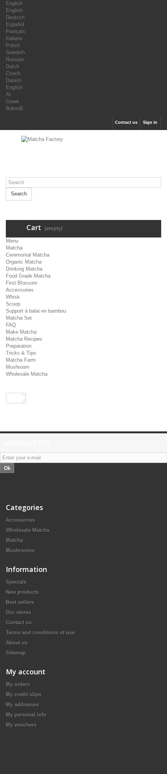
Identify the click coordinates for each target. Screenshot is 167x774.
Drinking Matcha (24, 269)
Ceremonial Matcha (27, 255)
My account (25, 671)
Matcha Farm (21, 360)
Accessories (20, 290)
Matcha (14, 248)
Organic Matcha (24, 262)
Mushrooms (20, 550)
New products (22, 592)
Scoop (13, 304)
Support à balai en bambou (36, 311)
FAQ (11, 325)
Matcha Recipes (24, 339)
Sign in (150, 122)
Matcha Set (19, 318)
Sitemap (16, 653)
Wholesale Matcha (26, 374)
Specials (16, 582)
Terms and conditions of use (40, 632)
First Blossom (21, 283)
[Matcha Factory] (83, 156)
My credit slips (23, 694)
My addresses (22, 704)
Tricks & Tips (21, 353)
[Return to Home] (14, 398)
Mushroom (18, 367)
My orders (18, 684)
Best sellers (20, 602)
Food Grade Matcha (28, 276)
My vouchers (21, 725)
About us (17, 643)
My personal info (26, 715)
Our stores (18, 612)
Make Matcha (21, 332)
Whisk (13, 297)
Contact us (126, 122)
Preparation (18, 346)
